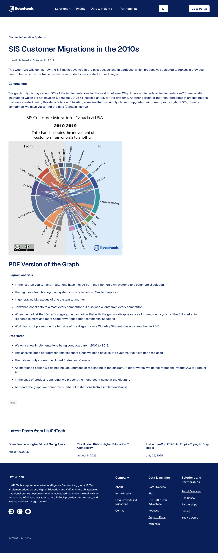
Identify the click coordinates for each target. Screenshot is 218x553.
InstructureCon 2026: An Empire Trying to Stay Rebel (177, 446)
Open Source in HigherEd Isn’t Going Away (36, 444)
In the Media (123, 493)
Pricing (186, 511)
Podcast (153, 510)
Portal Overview (191, 491)
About (119, 487)
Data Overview (157, 487)
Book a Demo (190, 517)
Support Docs (156, 517)
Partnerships (189, 504)
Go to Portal (199, 8)
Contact (120, 510)
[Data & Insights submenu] (114, 9)
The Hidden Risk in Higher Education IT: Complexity (103, 446)
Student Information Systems (27, 37)
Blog (12, 402)
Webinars (154, 524)
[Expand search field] (163, 8)
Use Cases (188, 498)
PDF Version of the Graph (43, 264)
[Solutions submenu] (70, 9)
